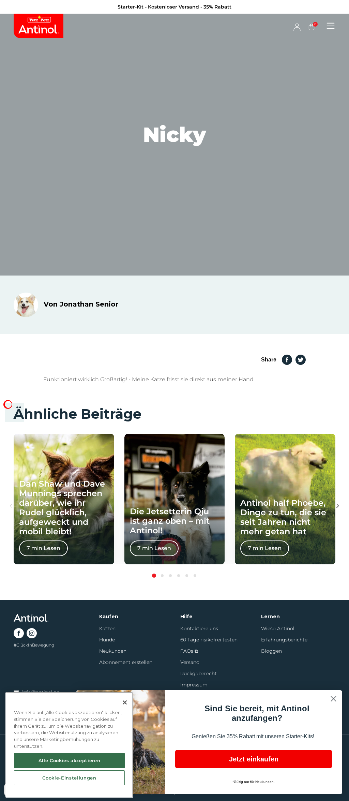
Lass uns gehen (241, 452)
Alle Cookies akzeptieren (70, 760)
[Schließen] (124, 702)
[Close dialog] (299, 317)
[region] (69, 745)
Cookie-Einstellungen (69, 778)
